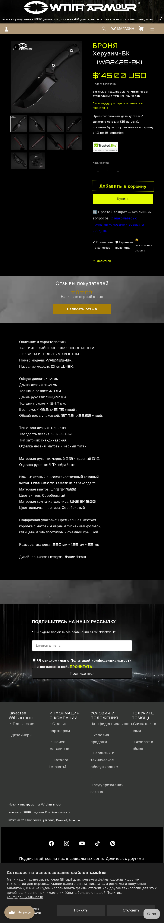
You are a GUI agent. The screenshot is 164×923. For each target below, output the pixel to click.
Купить (123, 199)
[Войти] (6, 29)
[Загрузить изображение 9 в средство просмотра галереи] (19, 160)
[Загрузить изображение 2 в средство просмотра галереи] (37, 124)
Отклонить (131, 910)
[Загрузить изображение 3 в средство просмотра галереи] (55, 124)
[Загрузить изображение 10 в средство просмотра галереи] (37, 160)
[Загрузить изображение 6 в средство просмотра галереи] (37, 142)
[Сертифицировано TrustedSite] (105, 147)
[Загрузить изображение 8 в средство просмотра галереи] (74, 142)
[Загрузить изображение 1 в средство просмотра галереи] (19, 124)
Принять (81, 910)
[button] (152, 28)
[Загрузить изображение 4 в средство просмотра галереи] (74, 124)
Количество (101, 162)
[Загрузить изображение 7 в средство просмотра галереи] (55, 142)
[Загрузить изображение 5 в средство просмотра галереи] (19, 142)
